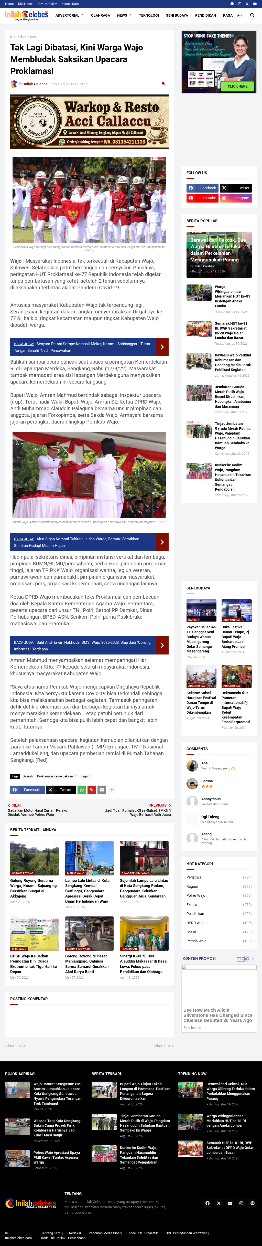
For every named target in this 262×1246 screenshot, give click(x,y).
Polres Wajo (219, 895)
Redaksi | (75, 1233)
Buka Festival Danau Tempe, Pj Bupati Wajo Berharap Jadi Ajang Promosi (235, 637)
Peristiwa (219, 877)
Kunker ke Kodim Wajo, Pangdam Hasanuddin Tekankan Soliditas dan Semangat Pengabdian (233, 477)
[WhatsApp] (82, 790)
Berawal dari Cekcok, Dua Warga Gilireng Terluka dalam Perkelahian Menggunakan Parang (230, 1091)
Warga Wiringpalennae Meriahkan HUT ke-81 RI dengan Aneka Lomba (232, 296)
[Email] (101, 790)
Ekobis (219, 905)
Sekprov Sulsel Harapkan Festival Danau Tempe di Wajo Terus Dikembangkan (201, 702)
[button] (240, 15)
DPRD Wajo (219, 923)
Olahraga (100, 15)
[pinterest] (252, 1203)
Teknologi (149, 15)
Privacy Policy (47, 4)
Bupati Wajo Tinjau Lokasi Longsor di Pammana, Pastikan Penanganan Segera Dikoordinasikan (145, 1091)
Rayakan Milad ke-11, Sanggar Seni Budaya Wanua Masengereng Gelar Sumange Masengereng (201, 639)
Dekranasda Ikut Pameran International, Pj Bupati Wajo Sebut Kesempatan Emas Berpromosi (236, 707)
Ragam (229, 15)
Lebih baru (16, 1045)
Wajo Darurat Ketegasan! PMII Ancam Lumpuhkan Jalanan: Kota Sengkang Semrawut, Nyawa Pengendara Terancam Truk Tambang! (58, 1093)
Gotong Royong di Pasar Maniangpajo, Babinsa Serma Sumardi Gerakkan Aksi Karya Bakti (86, 964)
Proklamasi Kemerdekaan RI (56, 776)
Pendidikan (205, 15)
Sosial (219, 932)
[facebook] (232, 4)
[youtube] (255, 4)
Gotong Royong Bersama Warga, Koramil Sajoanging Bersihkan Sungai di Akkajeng (33, 888)
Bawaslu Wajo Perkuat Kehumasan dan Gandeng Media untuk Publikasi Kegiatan (233, 362)
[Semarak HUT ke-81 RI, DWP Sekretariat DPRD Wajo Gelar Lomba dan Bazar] (199, 329)
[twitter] (247, 4)
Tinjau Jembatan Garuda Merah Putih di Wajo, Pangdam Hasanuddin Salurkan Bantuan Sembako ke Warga (233, 435)
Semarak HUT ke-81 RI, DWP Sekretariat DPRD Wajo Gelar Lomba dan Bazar (231, 330)
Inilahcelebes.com (18, 1238)
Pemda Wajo (219, 941)
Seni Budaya (177, 15)
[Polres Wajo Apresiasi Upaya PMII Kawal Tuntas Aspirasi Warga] (17, 1158)
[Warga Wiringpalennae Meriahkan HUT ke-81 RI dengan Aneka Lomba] (199, 292)
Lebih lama (162, 1045)
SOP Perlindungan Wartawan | (187, 1233)
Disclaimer (25, 4)
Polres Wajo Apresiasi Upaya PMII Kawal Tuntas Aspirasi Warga (57, 1157)
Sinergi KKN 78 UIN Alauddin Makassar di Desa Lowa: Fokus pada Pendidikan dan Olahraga (143, 964)
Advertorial (67, 15)
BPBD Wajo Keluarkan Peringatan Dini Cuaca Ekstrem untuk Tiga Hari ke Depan (33, 964)
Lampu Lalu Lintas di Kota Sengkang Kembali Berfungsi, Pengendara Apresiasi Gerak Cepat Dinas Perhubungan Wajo (87, 891)
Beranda (17, 37)
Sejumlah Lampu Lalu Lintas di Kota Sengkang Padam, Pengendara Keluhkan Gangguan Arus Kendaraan (144, 888)
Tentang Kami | (52, 1233)
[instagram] (239, 4)
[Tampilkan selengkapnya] (111, 790)
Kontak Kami (70, 4)
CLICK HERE (238, 86)
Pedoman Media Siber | (105, 1233)
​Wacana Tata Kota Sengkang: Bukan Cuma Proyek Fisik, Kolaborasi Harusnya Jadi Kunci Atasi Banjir (57, 1128)
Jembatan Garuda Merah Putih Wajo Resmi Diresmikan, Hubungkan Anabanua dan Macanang (233, 396)
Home (9, 4)
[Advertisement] (219, 126)
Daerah (33, 37)
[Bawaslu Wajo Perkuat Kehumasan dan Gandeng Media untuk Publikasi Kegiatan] (199, 361)
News (122, 15)
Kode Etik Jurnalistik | (143, 1233)
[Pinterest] (92, 790)
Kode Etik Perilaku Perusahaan (63, 1238)
